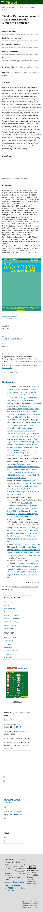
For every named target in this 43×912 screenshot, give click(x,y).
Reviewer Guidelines (11, 615)
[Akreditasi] (4, 777)
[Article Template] (5, 807)
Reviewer (7, 605)
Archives (12, 7)
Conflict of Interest (11, 651)
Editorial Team (9, 602)
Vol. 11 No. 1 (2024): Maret (26, 7)
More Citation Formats (11, 372)
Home (4, 7)
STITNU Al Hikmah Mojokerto (14, 731)
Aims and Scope (10, 608)
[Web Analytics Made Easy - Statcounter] (12, 668)
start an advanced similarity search (25, 587)
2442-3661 (17, 724)
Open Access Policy (11, 622)
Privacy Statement (10, 628)
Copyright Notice (10, 625)
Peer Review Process (11, 612)
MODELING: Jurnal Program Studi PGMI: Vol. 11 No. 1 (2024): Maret (22, 538)
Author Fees (8, 647)
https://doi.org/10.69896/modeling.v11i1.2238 (23, 67)
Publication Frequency (12, 618)
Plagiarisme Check (10, 654)
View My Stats (22, 668)
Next (37, 582)
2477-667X (18, 727)
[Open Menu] (2, 2)
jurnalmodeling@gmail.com (15, 882)
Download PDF (10, 318)
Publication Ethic (10, 637)
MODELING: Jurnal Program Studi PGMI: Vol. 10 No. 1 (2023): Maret (23, 574)
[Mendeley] (5, 842)
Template (7, 644)
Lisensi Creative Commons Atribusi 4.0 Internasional (32, 879)
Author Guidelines (10, 641)
